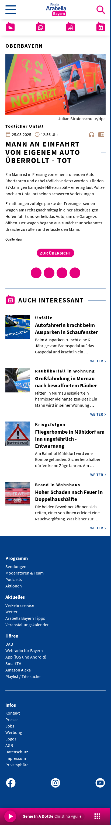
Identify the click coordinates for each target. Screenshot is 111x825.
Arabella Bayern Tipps (25, 618)
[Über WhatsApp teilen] (62, 272)
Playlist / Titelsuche (22, 676)
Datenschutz (16, 751)
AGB (9, 745)
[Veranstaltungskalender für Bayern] (101, 27)
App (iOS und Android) (25, 657)
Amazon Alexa (18, 670)
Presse (11, 719)
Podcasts (13, 579)
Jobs (9, 726)
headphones (91, 134)
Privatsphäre (17, 764)
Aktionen (13, 586)
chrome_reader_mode (101, 134)
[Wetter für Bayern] (10, 27)
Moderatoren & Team (24, 573)
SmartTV (13, 663)
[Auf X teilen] (49, 272)
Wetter (11, 611)
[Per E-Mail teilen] (75, 272)
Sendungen (15, 566)
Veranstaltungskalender (27, 624)
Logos (10, 739)
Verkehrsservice (19, 605)
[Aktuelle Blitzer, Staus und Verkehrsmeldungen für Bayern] (70, 27)
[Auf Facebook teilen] (36, 272)
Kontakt (12, 713)
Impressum (15, 758)
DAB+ (10, 644)
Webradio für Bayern (24, 650)
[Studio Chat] (40, 27)
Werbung (13, 732)
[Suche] (101, 10)
